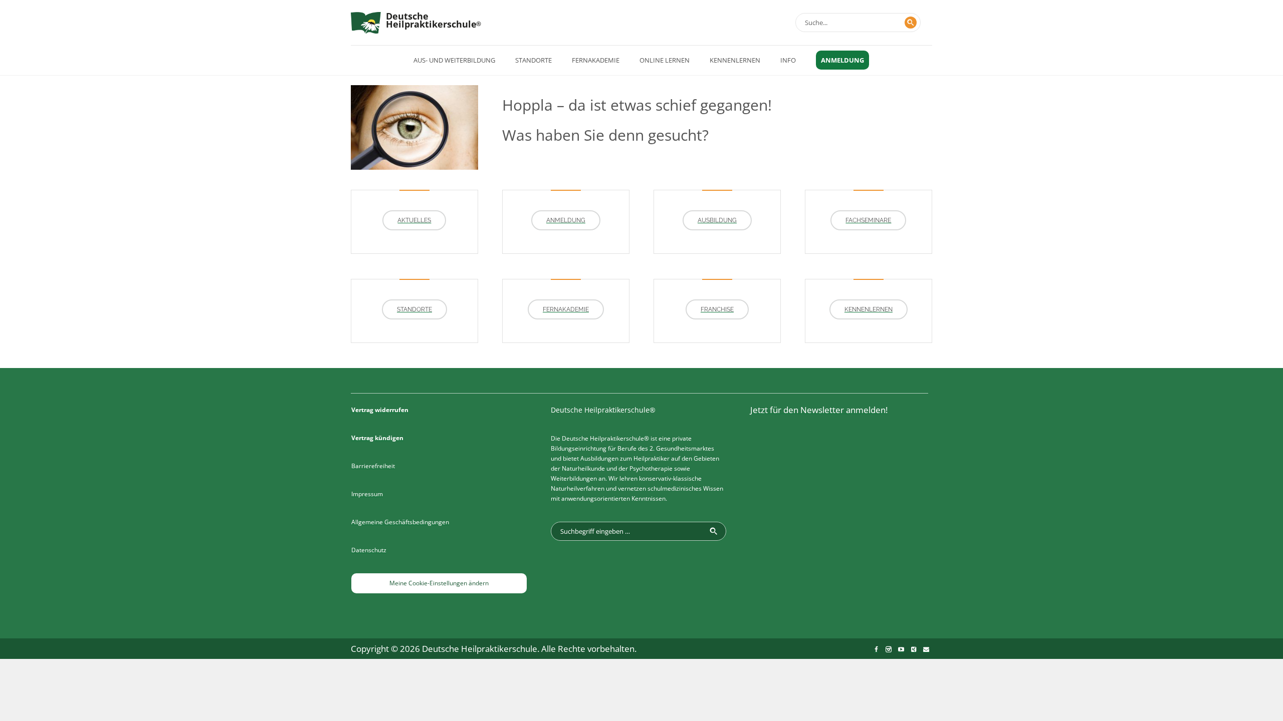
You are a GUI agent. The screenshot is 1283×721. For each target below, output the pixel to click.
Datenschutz (368, 550)
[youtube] (901, 649)
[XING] (914, 649)
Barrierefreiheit (373, 466)
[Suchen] (911, 23)
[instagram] (889, 649)
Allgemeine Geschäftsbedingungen (400, 522)
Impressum (367, 494)
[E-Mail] (926, 649)
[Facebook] (876, 649)
